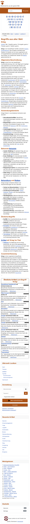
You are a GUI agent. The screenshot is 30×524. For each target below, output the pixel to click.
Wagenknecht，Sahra (9, 481)
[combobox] (15, 10)
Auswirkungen (11, 80)
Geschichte (18, 272)
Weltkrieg (6, 242)
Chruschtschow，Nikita (10, 496)
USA (18, 144)
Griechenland (23, 81)
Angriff (3, 315)
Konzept (21, 97)
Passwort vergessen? (8, 408)
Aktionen (26, 212)
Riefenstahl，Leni (8, 480)
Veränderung (14, 227)
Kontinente (18, 246)
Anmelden (15, 405)
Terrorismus (6, 234)
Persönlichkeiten (7, 375)
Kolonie (3, 336)
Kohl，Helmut (7, 475)
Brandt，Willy (7, 483)
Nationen (10, 104)
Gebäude (5, 192)
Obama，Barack (8, 490)
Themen (4, 369)
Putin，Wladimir (8, 468)
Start (3, 367)
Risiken (17, 180)
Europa (26, 157)
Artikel (3, 240)
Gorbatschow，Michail (10, 491)
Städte (21, 190)
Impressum (5, 379)
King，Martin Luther (9, 488)
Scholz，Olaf (7, 478)
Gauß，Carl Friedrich (9, 466)
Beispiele (12, 149)
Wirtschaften (12, 200)
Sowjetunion (6, 145)
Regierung (13, 125)
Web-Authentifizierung (16, 400)
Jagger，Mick (7, 495)
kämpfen (5, 127)
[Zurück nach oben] (27, 521)
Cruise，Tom (7, 470)
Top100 (4, 373)
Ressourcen (14, 249)
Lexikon (4, 371)
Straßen (11, 192)
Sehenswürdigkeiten (8, 377)
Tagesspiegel (5, 352)
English (3, 44)
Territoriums (24, 125)
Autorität (25, 232)
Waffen (25, 55)
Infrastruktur (13, 93)
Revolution (6, 225)
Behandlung (6, 180)
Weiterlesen (13, 291)
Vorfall (3, 322)
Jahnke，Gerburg (8, 476)
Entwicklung (22, 80)
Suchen (26, 11)
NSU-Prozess (5, 293)
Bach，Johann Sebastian (10, 471)
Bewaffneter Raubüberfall (8, 284)
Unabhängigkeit (7, 132)
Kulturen (16, 86)
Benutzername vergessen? (9, 410)
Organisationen (5, 50)
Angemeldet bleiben (9, 396)
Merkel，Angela (8, 486)
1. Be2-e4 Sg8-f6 (8, 473)
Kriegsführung (4, 101)
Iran (2, 301)
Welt (12, 154)
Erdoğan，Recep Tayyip (10, 493)
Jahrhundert (8, 85)
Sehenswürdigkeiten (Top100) (11, 465)
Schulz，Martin (8, 485)
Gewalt (3, 329)
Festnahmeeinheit (6, 343)
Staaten (26, 48)
